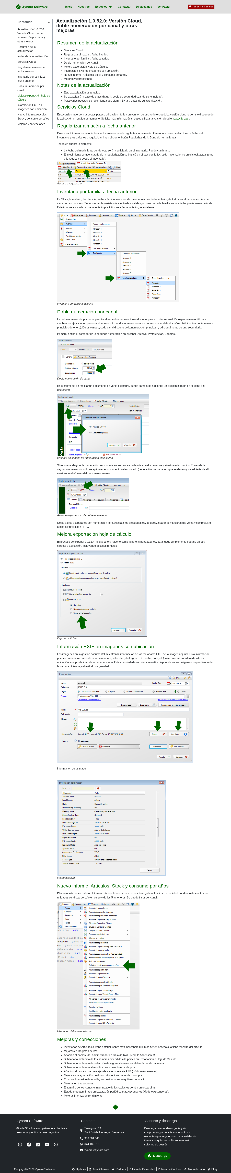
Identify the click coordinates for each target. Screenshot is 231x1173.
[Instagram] (20, 1144)
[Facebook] (29, 1144)
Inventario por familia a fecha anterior (31, 78)
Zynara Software (35, 6)
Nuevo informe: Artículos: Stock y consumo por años (33, 116)
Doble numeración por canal (30, 88)
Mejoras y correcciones (31, 124)
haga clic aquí (180, 118)
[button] (49, 22)
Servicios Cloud (27, 61)
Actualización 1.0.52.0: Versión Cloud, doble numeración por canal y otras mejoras (31, 35)
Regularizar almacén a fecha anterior (31, 69)
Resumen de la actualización (26, 48)
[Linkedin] (38, 1144)
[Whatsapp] (56, 1144)
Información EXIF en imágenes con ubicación (32, 107)
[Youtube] (47, 1144)
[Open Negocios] (110, 7)
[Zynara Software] (18, 6)
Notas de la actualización (32, 56)
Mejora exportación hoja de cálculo (33, 97)
